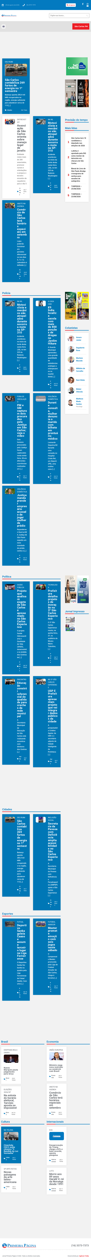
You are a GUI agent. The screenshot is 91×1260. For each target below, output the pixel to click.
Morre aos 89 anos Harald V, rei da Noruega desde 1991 (56, 1179)
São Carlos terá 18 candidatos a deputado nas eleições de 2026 (78, 142)
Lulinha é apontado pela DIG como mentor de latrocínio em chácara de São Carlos (78, 157)
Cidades (9, 110)
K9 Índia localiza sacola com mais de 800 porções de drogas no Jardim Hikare (52, 325)
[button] (3, 26)
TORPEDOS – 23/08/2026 (76, 195)
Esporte (20, 993)
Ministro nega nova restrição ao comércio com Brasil (56, 1068)
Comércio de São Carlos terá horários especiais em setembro (22, 223)
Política (19, 666)
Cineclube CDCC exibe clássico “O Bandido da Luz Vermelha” (11, 1149)
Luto (51, 1171)
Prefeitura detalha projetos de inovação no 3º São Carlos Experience (53, 604)
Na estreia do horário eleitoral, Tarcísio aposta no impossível (10, 1101)
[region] (62, 1244)
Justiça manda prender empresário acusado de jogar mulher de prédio (22, 510)
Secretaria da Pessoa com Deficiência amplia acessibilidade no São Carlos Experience (53, 841)
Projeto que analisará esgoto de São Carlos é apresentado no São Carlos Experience (22, 609)
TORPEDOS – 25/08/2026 (76, 187)
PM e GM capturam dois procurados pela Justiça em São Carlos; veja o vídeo (22, 420)
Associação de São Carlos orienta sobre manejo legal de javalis (22, 138)
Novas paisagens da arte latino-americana (10, 1177)
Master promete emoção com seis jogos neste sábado (52, 939)
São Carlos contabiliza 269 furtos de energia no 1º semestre (15, 85)
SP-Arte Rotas (10, 1169)
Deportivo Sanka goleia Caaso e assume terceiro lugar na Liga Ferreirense (22, 942)
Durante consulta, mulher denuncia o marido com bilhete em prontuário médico (53, 420)
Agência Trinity (84, 1256)
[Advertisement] (45, 787)
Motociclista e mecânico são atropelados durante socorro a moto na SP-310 (53, 136)
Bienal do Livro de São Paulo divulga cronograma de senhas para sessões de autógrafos (78, 175)
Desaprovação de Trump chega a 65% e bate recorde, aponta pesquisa (56, 1150)
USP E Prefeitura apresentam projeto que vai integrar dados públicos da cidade (53, 706)
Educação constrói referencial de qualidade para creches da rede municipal (22, 699)
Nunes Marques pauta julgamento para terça (11, 1071)
